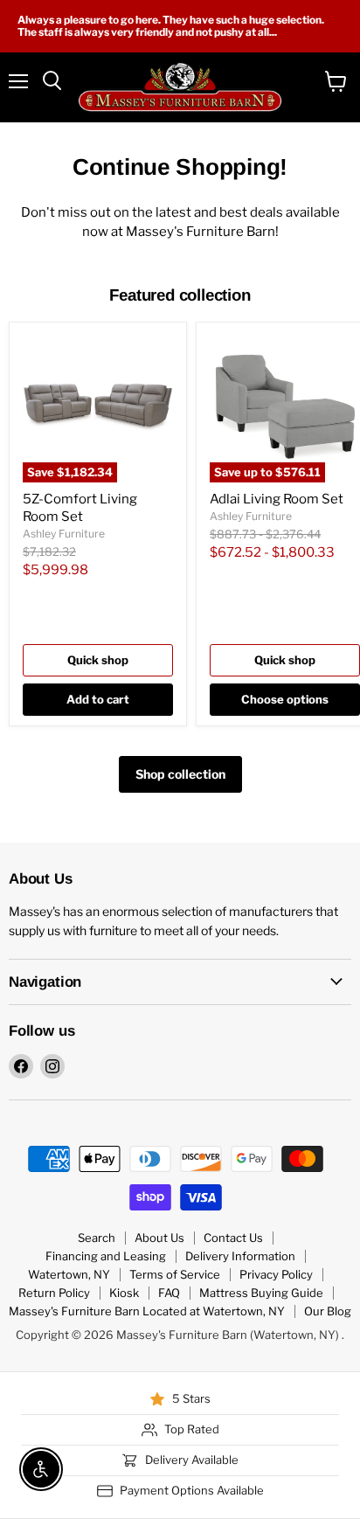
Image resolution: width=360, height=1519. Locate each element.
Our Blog (327, 1311)
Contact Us (233, 1238)
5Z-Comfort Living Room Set (80, 507)
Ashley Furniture (64, 533)
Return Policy (54, 1293)
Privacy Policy (276, 1274)
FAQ (169, 1293)
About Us (159, 1238)
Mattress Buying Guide (261, 1293)
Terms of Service (174, 1274)
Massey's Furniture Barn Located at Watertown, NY (147, 1311)
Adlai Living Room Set (276, 499)
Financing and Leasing (105, 1256)
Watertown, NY (69, 1274)
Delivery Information (240, 1256)
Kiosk (124, 1293)
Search (96, 1238)
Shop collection (180, 773)
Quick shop (97, 660)
